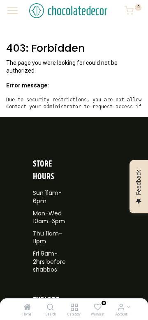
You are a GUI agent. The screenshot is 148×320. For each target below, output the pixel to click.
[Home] (27, 307)
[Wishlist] (98, 307)
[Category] (74, 307)
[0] (133, 12)
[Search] (50, 307)
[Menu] (12, 11)
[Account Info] (121, 307)
